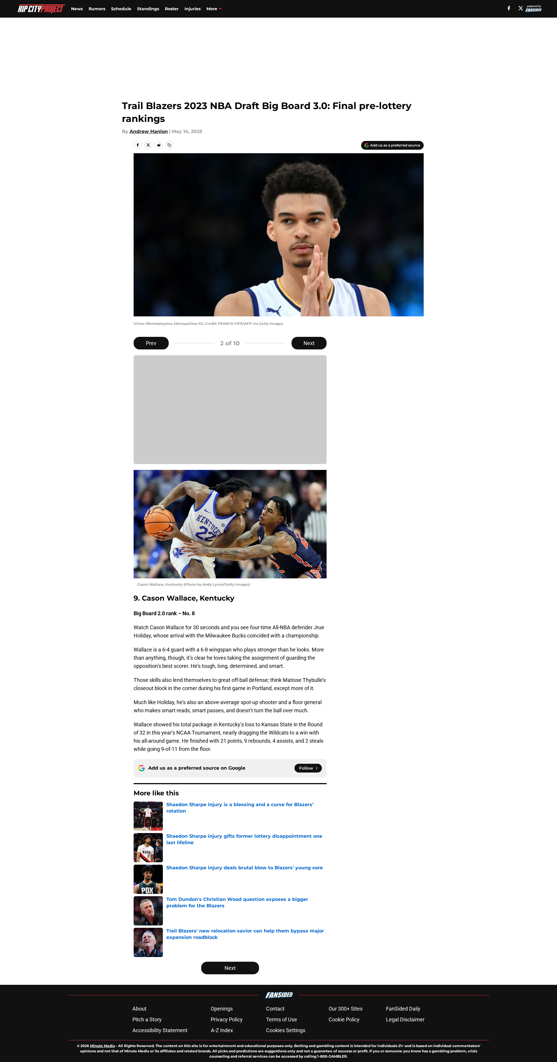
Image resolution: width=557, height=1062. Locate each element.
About (139, 1009)
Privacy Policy (227, 1019)
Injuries (192, 8)
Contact (275, 1009)
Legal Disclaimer (405, 1019)
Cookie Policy (344, 1019)
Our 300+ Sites (346, 1009)
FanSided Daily (403, 1009)
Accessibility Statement (159, 1030)
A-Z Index (222, 1030)
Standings (148, 8)
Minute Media (102, 1046)
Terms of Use (281, 1019)
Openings (222, 1009)
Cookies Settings (285, 1030)
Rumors (97, 8)
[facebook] (509, 8)
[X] (520, 8)
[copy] (169, 145)
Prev (151, 343)
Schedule (121, 8)
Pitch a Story (147, 1019)
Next (309, 343)
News (77, 8)
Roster (172, 8)
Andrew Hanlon (149, 131)
